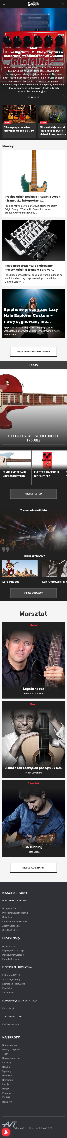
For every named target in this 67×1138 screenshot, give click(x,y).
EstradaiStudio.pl (10, 959)
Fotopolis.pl (8, 1008)
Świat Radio (8, 992)
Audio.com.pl (8, 946)
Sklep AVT (19, 1128)
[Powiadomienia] (6, 1132)
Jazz (33, 704)
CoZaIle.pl (7, 917)
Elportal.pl (7, 988)
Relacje (6, 1067)
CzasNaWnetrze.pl (11, 930)
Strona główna (9, 1045)
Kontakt (6, 1097)
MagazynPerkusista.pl (13, 955)
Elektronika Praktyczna (13, 984)
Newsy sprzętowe (11, 1049)
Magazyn (6, 1093)
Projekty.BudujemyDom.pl (15, 913)
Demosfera (7, 1080)
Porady (6, 1088)
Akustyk (34, 783)
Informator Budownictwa (14, 921)
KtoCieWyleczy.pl (10, 1024)
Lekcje (5, 1084)
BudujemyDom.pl (10, 908)
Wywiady (6, 1071)
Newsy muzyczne (11, 1058)
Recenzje (7, 1075)
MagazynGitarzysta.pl (13, 950)
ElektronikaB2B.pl (11, 975)
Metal (34, 625)
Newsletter (7, 1102)
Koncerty (6, 1062)
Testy (5, 1054)
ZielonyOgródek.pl (11, 926)
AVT (45, 1128)
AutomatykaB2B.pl (11, 979)
